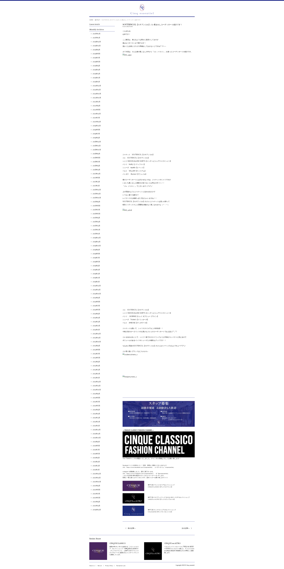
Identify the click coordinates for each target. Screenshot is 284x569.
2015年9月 (96, 250)
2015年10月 (97, 246)
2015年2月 (96, 278)
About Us (92, 565)
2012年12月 (97, 382)
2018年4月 (96, 170)
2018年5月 (96, 166)
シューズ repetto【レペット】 (134, 167)
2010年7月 (96, 494)
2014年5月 (96, 314)
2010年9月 (96, 486)
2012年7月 (96, 402)
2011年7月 (96, 450)
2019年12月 (97, 126)
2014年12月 (97, 286)
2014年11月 (97, 290)
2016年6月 (96, 214)
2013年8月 (96, 350)
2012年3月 (96, 418)
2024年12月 (97, 86)
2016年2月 (96, 230)
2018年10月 (97, 150)
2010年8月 (96, 490)
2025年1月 (96, 82)
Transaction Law (120, 565)
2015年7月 (96, 258)
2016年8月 (96, 206)
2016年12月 (97, 190)
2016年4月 (96, 222)
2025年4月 (96, 70)
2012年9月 (96, 394)
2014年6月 (96, 310)
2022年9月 (96, 106)
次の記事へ (185, 528)
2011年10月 (97, 438)
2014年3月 (96, 322)
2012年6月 (96, 406)
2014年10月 (97, 294)
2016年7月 (96, 210)
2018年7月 (96, 162)
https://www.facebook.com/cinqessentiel (139, 467)
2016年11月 (97, 194)
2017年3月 (96, 182)
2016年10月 (97, 198)
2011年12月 (97, 430)
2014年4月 (96, 318)
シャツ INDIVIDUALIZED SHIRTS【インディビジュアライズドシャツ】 (147, 161)
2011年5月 (96, 458)
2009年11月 (97, 510)
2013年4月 (96, 366)
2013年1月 (96, 378)
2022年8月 (96, 110)
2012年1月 (96, 426)
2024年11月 (97, 90)
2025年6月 (96, 62)
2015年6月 (96, 262)
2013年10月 (97, 342)
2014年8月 (96, 302)
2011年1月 (96, 470)
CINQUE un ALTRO (172, 543)
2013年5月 (96, 362)
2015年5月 (96, 266)
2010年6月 (96, 498)
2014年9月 (96, 298)
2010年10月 (97, 482)
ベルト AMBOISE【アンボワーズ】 (135, 323)
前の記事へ (132, 528)
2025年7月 (96, 58)
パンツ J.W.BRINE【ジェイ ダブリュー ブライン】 (141, 316)
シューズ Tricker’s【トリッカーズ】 (136, 319)
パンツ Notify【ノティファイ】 (134, 164)
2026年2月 (96, 34)
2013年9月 (96, 346)
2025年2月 (96, 78)
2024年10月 (97, 94)
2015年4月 (96, 270)
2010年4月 (96, 506)
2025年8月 (96, 54)
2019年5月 (96, 138)
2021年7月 (96, 118)
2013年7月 (96, 354)
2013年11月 (97, 338)
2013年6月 (96, 358)
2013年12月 (97, 334)
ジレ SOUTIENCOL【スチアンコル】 (136, 158)
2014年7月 (96, 306)
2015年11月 (96, 242)
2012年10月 (97, 390)
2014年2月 (96, 326)
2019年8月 (96, 130)
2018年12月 (97, 142)
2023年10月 (97, 98)
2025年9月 (96, 50)
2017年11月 (96, 174)
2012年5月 (96, 410)
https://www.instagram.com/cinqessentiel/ (140, 473)
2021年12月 (97, 114)
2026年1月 (96, 38)
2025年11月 (97, 46)
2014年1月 (96, 330)
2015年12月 (97, 238)
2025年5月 (96, 66)
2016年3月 (96, 226)
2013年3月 (96, 370)
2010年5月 (96, 502)
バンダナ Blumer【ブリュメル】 (135, 174)
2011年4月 (96, 462)
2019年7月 (96, 134)
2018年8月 (96, 158)
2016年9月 (96, 202)
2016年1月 (96, 234)
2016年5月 (96, 218)
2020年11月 (97, 122)
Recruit (100, 565)
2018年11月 (97, 146)
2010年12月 (97, 474)
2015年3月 (96, 274)
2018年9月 (96, 154)
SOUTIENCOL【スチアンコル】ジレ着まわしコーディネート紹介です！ (152, 24)
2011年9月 (96, 442)
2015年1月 (96, 282)
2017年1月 (96, 186)
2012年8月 (96, 398)
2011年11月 (96, 434)
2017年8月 (96, 178)
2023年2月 (96, 102)
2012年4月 (96, 414)
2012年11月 (97, 386)
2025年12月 (97, 42)
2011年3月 (96, 466)
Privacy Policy (109, 565)
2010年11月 (97, 478)
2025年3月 (96, 74)
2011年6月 (96, 454)
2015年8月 (96, 254)
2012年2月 (96, 422)
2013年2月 (96, 374)
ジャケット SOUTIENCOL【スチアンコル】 (138, 154)
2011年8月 (96, 446)
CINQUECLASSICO (117, 543)
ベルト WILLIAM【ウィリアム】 (134, 171)
